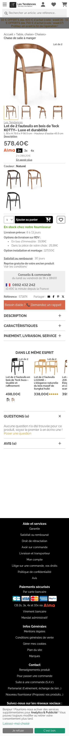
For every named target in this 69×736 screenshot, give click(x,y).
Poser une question (17, 433)
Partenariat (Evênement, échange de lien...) (34, 688)
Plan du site (34, 649)
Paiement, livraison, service (30, 336)
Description (10, 136)
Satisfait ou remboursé (34, 534)
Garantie (34, 528)
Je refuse (18, 730)
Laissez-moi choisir (16, 723)
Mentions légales (34, 631)
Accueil (8, 34)
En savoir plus (24, 159)
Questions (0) (16, 416)
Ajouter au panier (27, 219)
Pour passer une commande (34, 676)
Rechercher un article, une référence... (32, 12)
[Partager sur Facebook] (53, 296)
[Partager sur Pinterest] (58, 296)
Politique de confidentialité (34, 571)
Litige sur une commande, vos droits (34, 565)
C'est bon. (50, 730)
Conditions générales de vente (35, 637)
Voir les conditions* (16, 266)
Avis (34, 578)
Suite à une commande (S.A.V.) (35, 682)
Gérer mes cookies (34, 643)
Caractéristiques (21, 326)
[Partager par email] (49, 296)
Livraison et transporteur (34, 553)
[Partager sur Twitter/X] (63, 296)
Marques (34, 656)
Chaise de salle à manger (20, 38)
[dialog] (34, 721)
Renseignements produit (34, 669)
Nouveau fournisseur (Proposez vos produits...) (34, 694)
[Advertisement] (34, 483)
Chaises (40, 34)
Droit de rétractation (34, 541)
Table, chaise (24, 34)
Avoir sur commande (35, 547)
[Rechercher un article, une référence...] (6, 13)
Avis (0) (10, 443)
